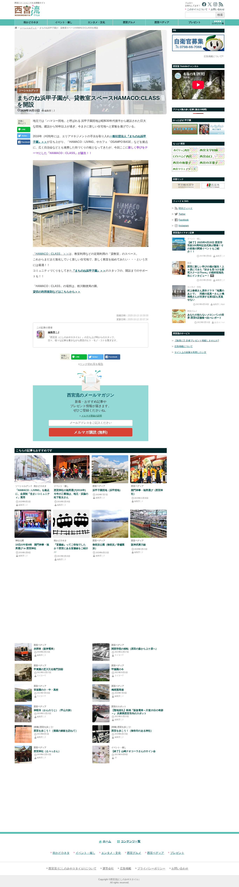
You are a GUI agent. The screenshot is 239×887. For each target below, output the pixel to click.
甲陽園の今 (117, 669)
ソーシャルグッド (28, 28)
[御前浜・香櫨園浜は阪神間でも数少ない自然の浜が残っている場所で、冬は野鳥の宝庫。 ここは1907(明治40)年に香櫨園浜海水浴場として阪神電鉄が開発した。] (110, 524)
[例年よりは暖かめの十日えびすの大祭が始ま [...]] (71, 469)
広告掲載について (213, 56)
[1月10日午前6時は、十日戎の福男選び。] (33, 524)
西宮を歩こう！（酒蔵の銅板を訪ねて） (56, 730)
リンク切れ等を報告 (91, 364)
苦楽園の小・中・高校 (46, 689)
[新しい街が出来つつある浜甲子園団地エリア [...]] (33, 469)
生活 (189, 263)
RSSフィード (185, 208)
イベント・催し (63, 22)
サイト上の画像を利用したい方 (190, 352)
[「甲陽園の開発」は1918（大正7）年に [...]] (101, 672)
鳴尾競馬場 (117, 689)
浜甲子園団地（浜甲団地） (107, 490)
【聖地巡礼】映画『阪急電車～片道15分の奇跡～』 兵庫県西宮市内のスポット (137, 712)
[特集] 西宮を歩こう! (43, 727)
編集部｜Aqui (218, 304)
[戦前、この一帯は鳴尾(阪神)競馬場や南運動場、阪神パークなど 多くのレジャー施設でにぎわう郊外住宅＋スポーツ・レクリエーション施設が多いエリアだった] (110, 469)
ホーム (107, 841)
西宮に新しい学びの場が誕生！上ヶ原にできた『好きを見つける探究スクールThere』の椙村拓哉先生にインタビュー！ (205, 271)
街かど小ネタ (31, 22)
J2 (116, 757)
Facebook (184, 220)
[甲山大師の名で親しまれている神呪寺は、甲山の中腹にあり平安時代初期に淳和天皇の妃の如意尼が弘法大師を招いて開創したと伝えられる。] (23, 713)
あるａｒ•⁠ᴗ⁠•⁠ (219, 322)
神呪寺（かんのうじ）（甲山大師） (53, 710)
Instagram (184, 225)
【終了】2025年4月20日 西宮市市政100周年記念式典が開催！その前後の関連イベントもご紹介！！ (205, 247)
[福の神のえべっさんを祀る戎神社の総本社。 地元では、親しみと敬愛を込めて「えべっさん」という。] (23, 754)
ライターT (119, 655)
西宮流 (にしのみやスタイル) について (72, 868)
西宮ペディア (161, 22)
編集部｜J (49, 110)
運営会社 (108, 868)
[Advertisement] (115, 10)
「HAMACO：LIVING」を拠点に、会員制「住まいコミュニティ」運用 (32, 494)
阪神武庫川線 (138, 544)
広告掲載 (125, 868)
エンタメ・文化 (96, 22)
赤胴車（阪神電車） (45, 648)
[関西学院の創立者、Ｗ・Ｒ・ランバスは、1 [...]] (101, 652)
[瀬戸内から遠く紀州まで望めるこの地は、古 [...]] (23, 693)
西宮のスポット (118, 706)
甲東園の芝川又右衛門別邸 (48, 669)
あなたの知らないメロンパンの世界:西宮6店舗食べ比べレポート (205, 316)
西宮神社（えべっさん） (47, 751)
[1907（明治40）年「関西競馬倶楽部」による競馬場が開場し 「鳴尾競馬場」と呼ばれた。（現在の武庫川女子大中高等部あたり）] (101, 693)
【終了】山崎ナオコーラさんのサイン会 (133, 751)
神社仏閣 (19, 540)
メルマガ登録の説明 (91, 415)
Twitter (182, 214)
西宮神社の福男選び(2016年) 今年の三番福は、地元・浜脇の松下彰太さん (71, 494)
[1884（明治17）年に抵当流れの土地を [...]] (23, 672)
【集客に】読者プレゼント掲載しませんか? (196, 340)
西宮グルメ (129, 22)
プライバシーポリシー (151, 868)
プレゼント (194, 22)
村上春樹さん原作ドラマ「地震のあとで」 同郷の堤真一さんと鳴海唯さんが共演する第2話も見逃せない (205, 295)
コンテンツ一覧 (130, 841)
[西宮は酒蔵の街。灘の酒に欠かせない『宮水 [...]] (23, 734)
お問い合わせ (217, 9)
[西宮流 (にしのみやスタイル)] (16, 28)
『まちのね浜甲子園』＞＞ (89, 270)
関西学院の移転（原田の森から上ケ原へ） (134, 648)
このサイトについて (197, 9)
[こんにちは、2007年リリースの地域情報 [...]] (101, 713)
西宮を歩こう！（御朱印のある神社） (132, 730)
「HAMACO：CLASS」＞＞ (51, 253)
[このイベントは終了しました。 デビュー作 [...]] (101, 754)
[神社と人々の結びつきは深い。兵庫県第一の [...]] (101, 734)
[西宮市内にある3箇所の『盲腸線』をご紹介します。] (71, 524)
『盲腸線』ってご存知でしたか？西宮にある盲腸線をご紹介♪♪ (71, 548)
